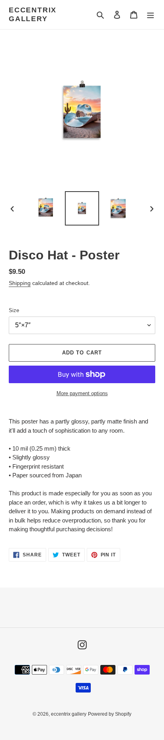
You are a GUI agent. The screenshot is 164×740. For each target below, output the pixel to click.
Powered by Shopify (109, 714)
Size (14, 310)
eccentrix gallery (33, 14)
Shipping (20, 283)
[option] (46, 208)
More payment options (82, 393)
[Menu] (150, 14)
